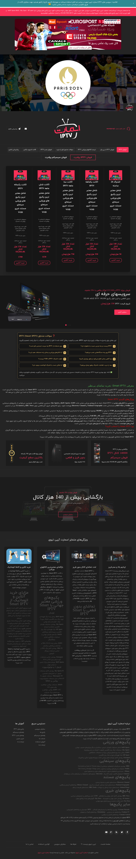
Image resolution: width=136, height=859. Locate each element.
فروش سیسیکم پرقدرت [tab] (56, 157)
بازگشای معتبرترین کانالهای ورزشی (51, 568)
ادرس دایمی (20, 739)
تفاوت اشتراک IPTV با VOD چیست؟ (51, 359)
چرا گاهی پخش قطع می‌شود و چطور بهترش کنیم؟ (97, 359)
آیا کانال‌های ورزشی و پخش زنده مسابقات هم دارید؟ (46, 352)
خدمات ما (42, 739)
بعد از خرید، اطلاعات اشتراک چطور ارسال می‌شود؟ (97, 365)
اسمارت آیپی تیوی (82, 853)
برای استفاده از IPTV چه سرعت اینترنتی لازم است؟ (47, 346)
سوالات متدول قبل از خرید (65, 150)
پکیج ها (42, 732)
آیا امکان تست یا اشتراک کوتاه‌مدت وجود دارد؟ (48, 365)
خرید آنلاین (115, 260)
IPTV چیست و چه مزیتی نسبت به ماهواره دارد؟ (98, 346)
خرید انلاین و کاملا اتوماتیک (19, 567)
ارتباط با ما (42, 745)
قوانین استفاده (43, 844)
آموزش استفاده (40, 742)
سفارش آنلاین (122, 312)
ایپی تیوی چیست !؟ (88, 844)
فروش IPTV (122, 150)
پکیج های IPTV (19, 729)
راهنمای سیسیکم (39, 735)
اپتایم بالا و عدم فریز (117, 567)
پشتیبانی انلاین (14, 150)
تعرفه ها (73, 844)
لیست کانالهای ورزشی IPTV (87, 150)
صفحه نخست (105, 844)
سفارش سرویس (68, 514)
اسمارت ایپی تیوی (44, 853)
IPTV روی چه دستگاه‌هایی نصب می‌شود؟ (100, 352)
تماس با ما (29, 844)
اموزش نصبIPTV (46, 150)
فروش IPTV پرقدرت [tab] (83, 157)
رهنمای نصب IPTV (18, 735)
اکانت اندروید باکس (29, 150)
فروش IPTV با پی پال (107, 150)
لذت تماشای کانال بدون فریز (84, 567)
